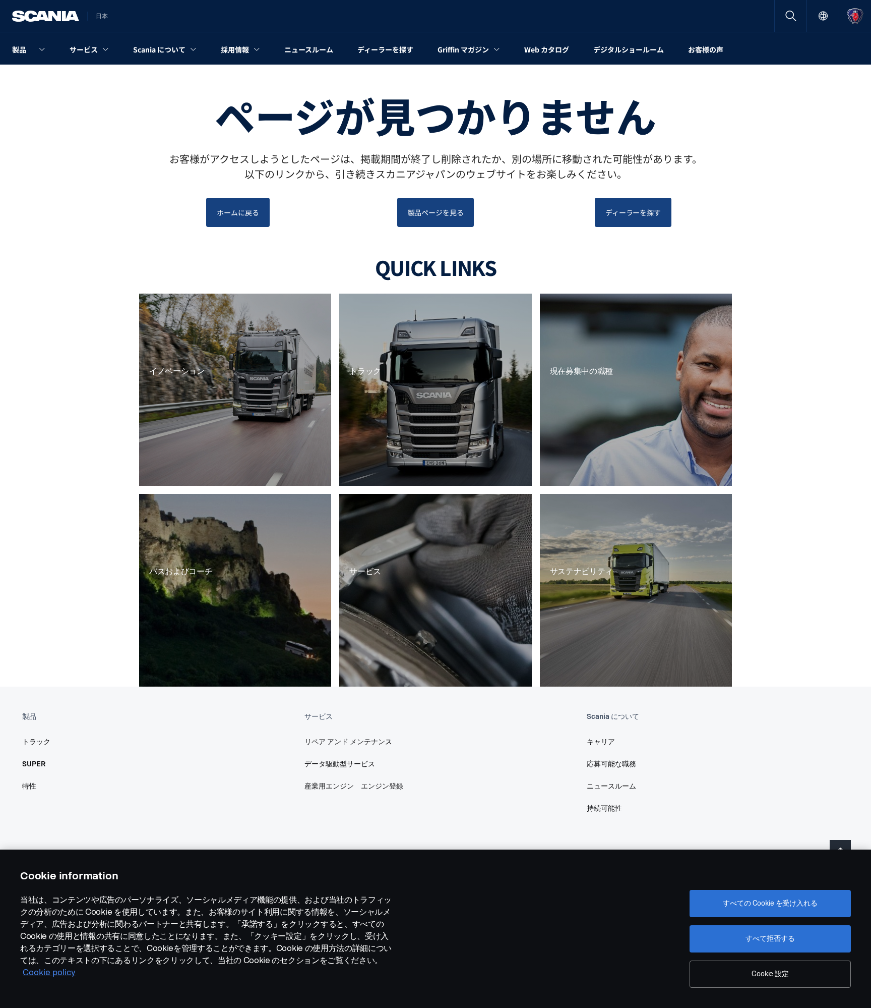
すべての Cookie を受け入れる (770, 903)
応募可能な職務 (611, 764)
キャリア (601, 742)
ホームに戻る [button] (238, 212)
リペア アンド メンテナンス (348, 742)
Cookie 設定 (770, 974)
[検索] (790, 16)
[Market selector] (823, 16)
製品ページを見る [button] (436, 212)
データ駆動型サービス (339, 764)
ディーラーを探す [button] (633, 212)
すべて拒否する (769, 938)
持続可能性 (604, 808)
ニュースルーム (611, 786)
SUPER (34, 764)
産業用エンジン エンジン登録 (353, 786)
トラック (36, 742)
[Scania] (45, 16)
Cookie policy (49, 972)
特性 (29, 786)
